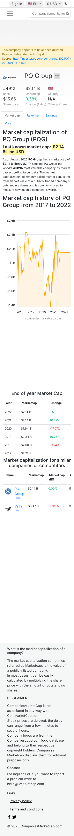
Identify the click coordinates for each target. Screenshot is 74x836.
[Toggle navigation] (9, 13)
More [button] (8, 123)
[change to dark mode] (66, 4)
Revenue (33, 115)
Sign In (17, 4)
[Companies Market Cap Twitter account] (14, 818)
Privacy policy (21, 801)
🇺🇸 (33, 4)
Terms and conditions (26, 809)
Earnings (51, 115)
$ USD (52, 4)
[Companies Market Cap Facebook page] (9, 818)
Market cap (12, 115)
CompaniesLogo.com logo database (35, 740)
